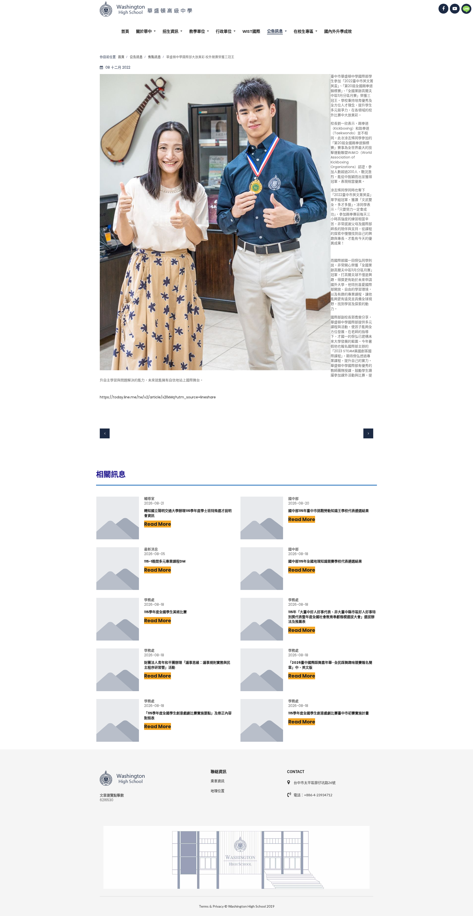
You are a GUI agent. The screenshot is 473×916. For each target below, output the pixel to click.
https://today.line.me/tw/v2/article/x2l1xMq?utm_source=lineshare (158, 397)
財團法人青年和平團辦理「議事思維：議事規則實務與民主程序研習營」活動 (187, 665)
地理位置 (217, 790)
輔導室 (149, 498)
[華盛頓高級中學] (236, 9)
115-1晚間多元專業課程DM (165, 561)
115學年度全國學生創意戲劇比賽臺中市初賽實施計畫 (328, 713)
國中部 (293, 498)
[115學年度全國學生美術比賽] (117, 619)
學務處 (149, 600)
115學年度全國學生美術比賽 (165, 612)
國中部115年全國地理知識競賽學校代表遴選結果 (325, 561)
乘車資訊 (217, 781)
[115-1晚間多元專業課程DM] (117, 568)
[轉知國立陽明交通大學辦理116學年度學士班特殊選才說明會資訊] (117, 518)
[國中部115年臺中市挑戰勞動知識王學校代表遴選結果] (261, 518)
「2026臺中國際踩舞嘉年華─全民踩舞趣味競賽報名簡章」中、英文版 (330, 665)
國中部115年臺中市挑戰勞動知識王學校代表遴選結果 (328, 510)
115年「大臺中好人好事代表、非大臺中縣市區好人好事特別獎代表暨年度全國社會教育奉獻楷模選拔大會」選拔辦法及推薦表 (332, 617)
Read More (157, 524)
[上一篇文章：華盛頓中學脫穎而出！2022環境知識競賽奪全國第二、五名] (105, 433)
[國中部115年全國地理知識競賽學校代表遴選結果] (261, 568)
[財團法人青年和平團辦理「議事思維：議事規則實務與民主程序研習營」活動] (117, 669)
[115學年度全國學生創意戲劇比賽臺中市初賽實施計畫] (261, 720)
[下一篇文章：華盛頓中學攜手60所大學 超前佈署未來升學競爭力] (368, 433)
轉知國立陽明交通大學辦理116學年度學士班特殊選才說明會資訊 (188, 513)
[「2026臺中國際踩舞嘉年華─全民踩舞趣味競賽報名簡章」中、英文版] (261, 669)
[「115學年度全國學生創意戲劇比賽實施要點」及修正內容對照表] (117, 720)
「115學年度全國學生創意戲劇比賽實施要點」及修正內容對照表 (188, 716)
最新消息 (151, 549)
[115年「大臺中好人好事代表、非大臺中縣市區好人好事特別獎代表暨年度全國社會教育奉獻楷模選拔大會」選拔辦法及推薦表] (261, 619)
